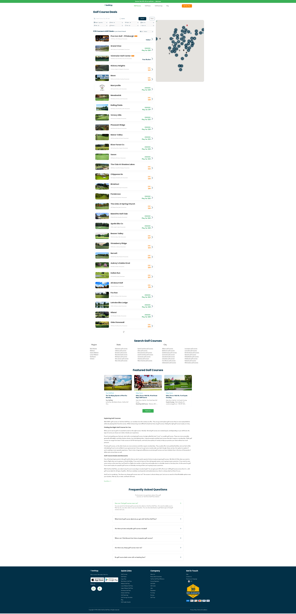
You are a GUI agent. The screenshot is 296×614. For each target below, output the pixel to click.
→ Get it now (157, 1)
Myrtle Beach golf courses (192, 452)
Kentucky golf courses (121, 452)
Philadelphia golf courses (192, 456)
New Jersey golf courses (121, 458)
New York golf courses (121, 460)
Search (142, 18)
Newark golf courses (190, 454)
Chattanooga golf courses (169, 452)
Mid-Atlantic (93, 448)
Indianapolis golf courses (169, 462)
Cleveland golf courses (168, 456)
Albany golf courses (167, 448)
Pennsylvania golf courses (145, 452)
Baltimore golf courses (168, 450)
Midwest (92, 450)
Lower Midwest (94, 454)
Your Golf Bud (110, 492)
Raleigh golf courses (190, 460)
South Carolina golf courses (145, 454)
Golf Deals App (158, 5)
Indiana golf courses (120, 450)
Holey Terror (139, 492)
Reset (152, 18)
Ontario (92, 458)
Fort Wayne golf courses (169, 460)
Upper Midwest (94, 452)
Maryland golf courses (121, 454)
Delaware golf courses (121, 448)
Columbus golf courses (168, 458)
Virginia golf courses (143, 458)
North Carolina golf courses (145, 448)
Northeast (93, 456)
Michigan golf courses (121, 456)
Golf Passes (148, 5)
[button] (184, 50)
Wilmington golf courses (191, 462)
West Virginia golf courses (145, 460)
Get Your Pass (187, 5)
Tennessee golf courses (144, 456)
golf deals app (162, 607)
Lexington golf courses (191, 448)
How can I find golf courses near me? (126, 602)
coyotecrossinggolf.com (171, 503)
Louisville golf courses (191, 450)
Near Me (123, 18)
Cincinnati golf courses (168, 454)
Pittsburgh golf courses (191, 458)
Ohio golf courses (142, 450)
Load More (124, 430)
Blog (167, 5)
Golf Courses (137, 5)
